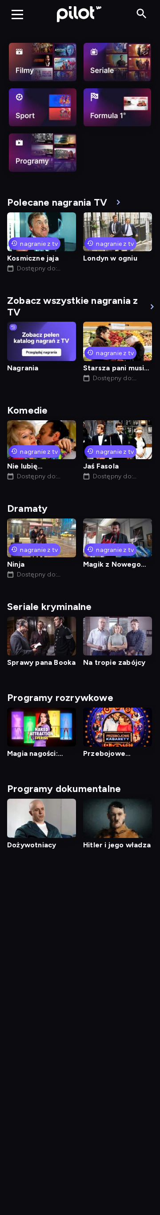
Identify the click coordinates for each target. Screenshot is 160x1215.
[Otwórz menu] (17, 14)
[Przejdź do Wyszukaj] (141, 14)
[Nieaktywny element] (42, 62)
